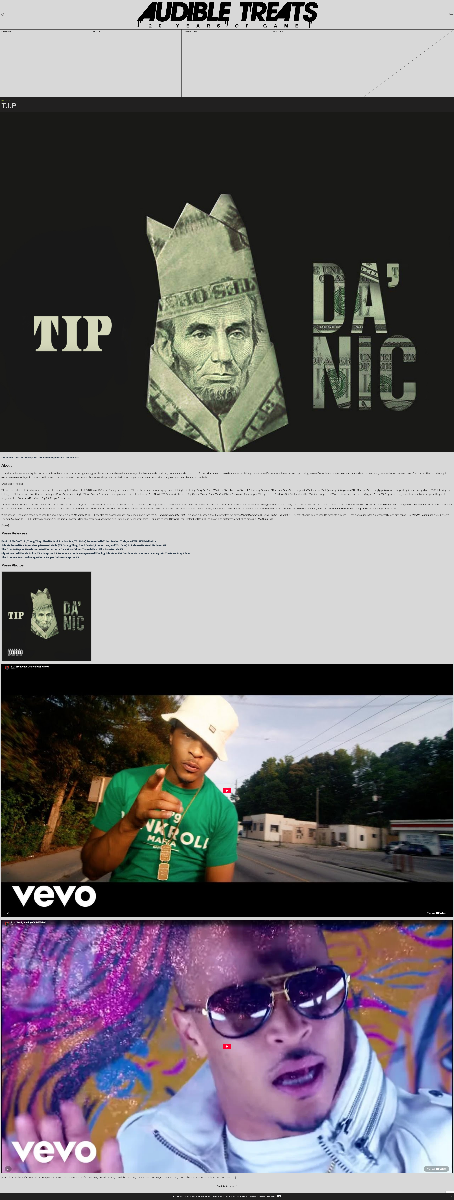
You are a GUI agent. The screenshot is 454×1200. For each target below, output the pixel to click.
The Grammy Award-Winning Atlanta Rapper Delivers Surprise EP (40, 557)
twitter (19, 457)
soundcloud (46, 457)
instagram (31, 457)
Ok (279, 1196)
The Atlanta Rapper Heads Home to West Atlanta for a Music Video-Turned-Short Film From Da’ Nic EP (62, 549)
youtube (59, 457)
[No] (451, 1197)
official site (72, 457)
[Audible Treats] (227, 15)
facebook (7, 457)
